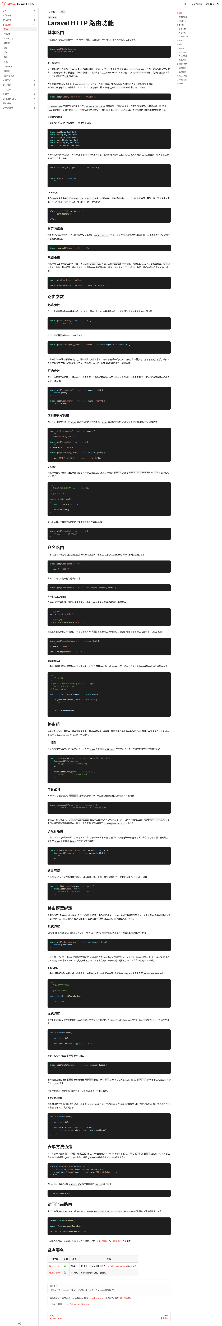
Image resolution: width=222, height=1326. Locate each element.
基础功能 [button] (7, 24)
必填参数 (182, 29)
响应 (6, 52)
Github (111, 1266)
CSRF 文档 (63, 202)
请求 (6, 48)
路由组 (179, 44)
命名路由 (180, 41)
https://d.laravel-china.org (77, 1304)
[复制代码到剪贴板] (167, 49)
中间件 (7, 34)
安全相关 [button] (7, 85)
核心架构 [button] (7, 20)
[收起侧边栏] (19, 1323)
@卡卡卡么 (54, 1266)
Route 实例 (117, 1241)
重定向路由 (183, 17)
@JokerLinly (55, 1272)
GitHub (208, 4)
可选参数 (182, 33)
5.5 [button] (185, 4)
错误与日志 (9, 75)
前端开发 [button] (7, 80)
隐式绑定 (182, 68)
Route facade (102, 1241)
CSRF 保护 (9, 38)
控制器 (7, 43)
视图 (6, 57)
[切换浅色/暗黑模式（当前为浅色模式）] (218, 4)
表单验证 (8, 71)
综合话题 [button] (7, 89)
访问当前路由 (182, 80)
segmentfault (122, 1266)
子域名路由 (183, 56)
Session (8, 66)
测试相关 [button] (7, 103)
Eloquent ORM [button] (9, 98)
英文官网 (196, 4)
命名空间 (182, 52)
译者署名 (180, 83)
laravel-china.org (96, 1298)
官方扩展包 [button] (8, 108)
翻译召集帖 (125, 1298)
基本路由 (180, 13)
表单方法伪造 (182, 76)
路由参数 (180, 25)
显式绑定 (182, 72)
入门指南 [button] (7, 15)
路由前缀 (182, 60)
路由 (6, 29)
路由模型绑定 (182, 64)
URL (6, 61)
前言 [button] (5, 11)
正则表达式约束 (185, 37)
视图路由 (182, 21)
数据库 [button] (6, 94)
